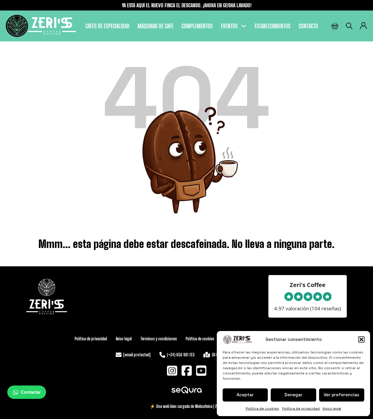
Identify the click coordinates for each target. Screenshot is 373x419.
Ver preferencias (341, 394)
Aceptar (245, 394)
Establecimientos (273, 25)
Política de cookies (262, 408)
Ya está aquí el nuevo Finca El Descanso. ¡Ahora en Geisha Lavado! (186, 5)
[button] (361, 339)
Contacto (308, 25)
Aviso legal (332, 408)
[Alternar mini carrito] (335, 26)
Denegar (293, 394)
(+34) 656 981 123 (181, 354)
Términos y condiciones (158, 338)
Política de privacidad (301, 408)
